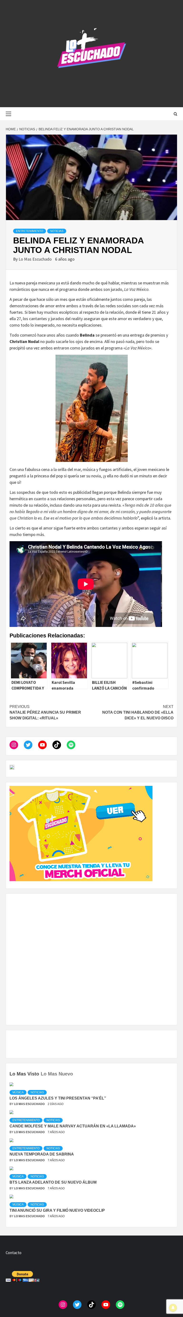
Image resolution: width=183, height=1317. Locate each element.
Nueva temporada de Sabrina (42, 1154)
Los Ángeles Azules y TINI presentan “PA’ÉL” (58, 1098)
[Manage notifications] (173, 1308)
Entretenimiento (29, 231)
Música (18, 1092)
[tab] (75, 1070)
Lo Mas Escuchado (36, 259)
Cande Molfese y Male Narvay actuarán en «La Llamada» (73, 1126)
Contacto (13, 1252)
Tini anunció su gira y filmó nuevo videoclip (57, 1210)
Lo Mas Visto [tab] (24, 1073)
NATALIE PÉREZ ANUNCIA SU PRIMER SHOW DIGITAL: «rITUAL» (45, 712)
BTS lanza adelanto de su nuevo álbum (53, 1182)
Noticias (56, 231)
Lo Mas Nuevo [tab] (57, 1073)
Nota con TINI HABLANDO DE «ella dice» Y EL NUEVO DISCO (137, 712)
